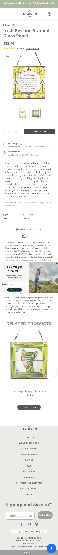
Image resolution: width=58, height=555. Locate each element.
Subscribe (14, 290)
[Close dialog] (56, 263)
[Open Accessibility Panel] (51, 548)
